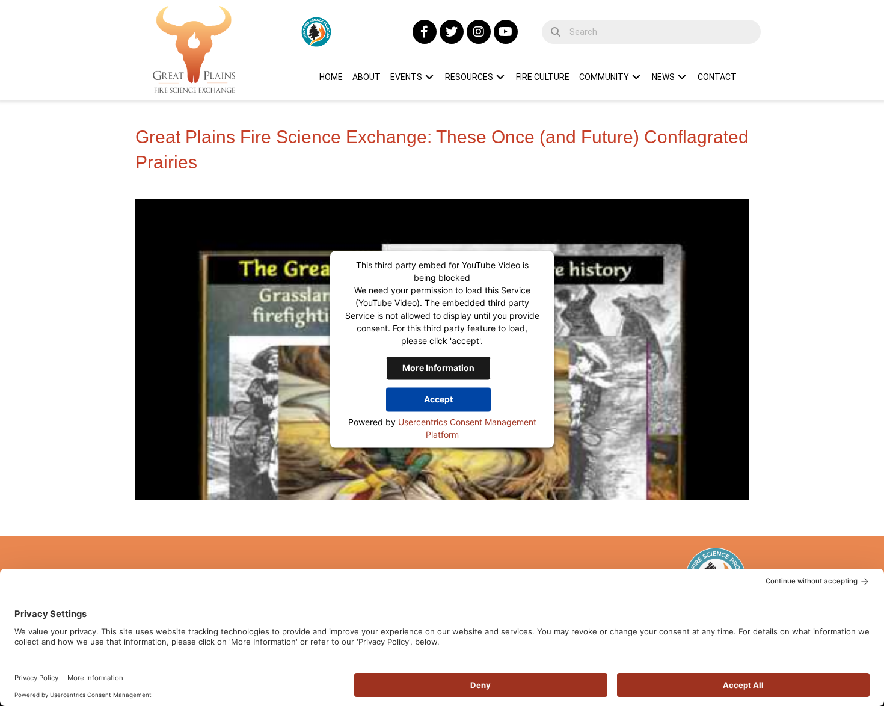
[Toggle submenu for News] (682, 77)
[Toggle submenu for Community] (636, 77)
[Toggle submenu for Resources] (500, 77)
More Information (438, 368)
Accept (438, 399)
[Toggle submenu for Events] (429, 77)
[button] (425, 32)
